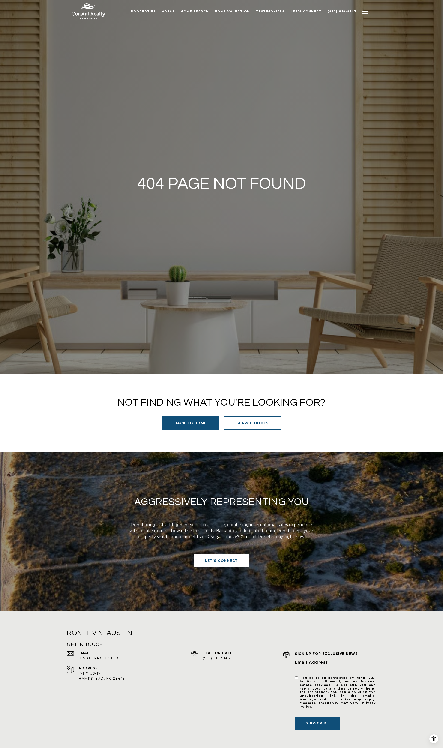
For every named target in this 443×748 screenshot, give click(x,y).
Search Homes (252, 423)
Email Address (311, 662)
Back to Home (190, 423)
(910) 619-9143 (216, 658)
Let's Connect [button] (221, 561)
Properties (143, 11)
